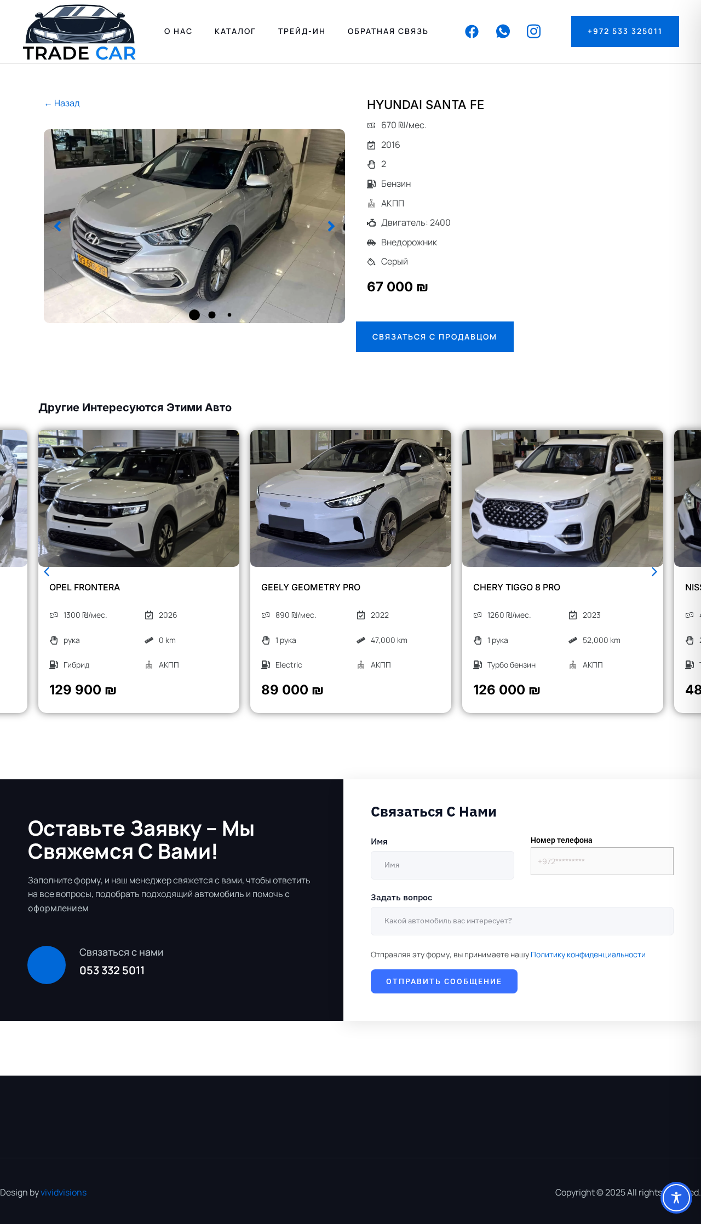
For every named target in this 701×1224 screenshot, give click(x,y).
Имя (379, 841)
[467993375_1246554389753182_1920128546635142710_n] (194, 226)
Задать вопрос (401, 897)
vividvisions (64, 1192)
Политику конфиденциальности (588, 954)
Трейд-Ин (302, 31)
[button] (57, 226)
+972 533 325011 (625, 31)
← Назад (62, 103)
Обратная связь (388, 31)
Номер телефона (562, 840)
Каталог (235, 31)
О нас (178, 31)
